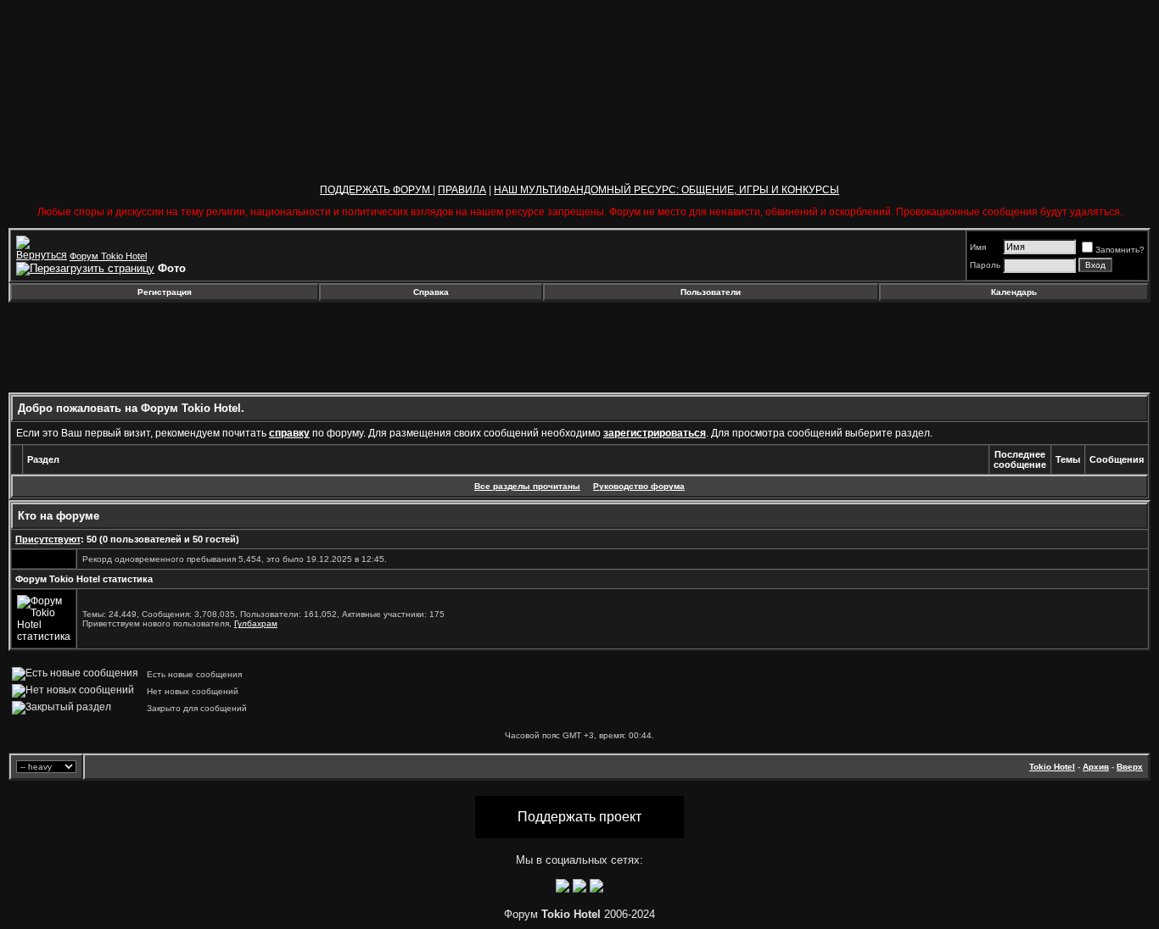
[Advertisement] (147, 347)
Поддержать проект (579, 816)
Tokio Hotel (1052, 766)
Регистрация (164, 292)
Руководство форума (639, 486)
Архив (1096, 766)
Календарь (1014, 292)
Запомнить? (1120, 249)
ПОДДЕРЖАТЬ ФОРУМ (376, 190)
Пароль (985, 265)
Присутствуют (48, 539)
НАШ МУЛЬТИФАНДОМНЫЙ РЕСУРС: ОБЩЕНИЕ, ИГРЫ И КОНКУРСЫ (666, 190)
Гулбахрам (255, 623)
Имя (978, 247)
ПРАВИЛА (462, 190)
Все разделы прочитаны (527, 486)
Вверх (1130, 766)
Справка (431, 292)
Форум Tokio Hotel (108, 256)
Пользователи (710, 292)
